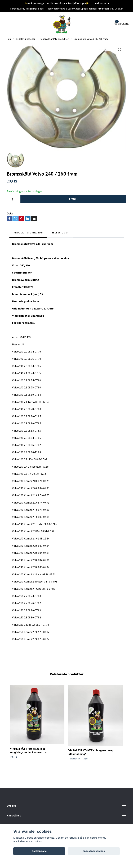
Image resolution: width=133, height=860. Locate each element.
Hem (9, 38)
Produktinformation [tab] (28, 232)
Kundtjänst (14, 815)
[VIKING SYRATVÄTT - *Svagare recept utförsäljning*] (95, 715)
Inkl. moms (101, 3)
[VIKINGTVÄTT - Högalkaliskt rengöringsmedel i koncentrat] (37, 714)
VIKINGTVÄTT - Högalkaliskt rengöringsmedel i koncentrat (28, 750)
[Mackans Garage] (61, 23)
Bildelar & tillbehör (25, 38)
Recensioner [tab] (59, 232)
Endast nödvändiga (94, 851)
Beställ (73, 199)
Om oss (11, 805)
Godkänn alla (39, 851)
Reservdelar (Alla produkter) (54, 38)
